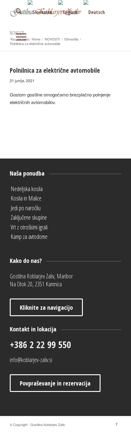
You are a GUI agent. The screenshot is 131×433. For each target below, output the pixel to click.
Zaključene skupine (29, 217)
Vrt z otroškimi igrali (29, 227)
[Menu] (18, 36)
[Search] (16, 12)
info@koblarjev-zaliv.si (31, 360)
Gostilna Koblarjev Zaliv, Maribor (41, 276)
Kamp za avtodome (29, 236)
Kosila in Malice (26, 198)
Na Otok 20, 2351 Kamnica (36, 284)
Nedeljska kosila (27, 189)
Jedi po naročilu (26, 208)
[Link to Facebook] (116, 423)
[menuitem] (16, 12)
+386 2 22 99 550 (40, 344)
